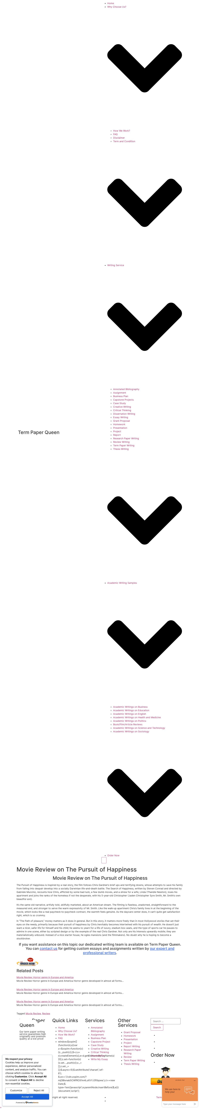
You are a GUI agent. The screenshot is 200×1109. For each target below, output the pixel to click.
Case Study (119, 403)
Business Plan (120, 396)
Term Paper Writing (123, 445)
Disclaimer (119, 137)
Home (110, 3)
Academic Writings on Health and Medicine (137, 717)
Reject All (39, 1090)
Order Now (113, 855)
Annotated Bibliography (126, 389)
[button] (1, 1107)
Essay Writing (120, 417)
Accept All (27, 1096)
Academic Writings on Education (131, 710)
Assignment (119, 392)
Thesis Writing (121, 448)
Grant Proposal (121, 420)
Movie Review (33, 1013)
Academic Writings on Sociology (131, 731)
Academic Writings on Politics (129, 720)
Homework (119, 424)
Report (117, 434)
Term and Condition (124, 141)
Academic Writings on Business (130, 706)
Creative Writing (122, 406)
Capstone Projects (123, 399)
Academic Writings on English (129, 713)
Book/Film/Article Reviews (127, 724)
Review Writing (121, 441)
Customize (16, 1090)
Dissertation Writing (124, 413)
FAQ (115, 134)
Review (46, 1013)
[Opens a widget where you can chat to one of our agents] (180, 1092)
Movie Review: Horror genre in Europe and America (45, 977)
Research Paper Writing (126, 438)
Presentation (120, 427)
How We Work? (121, 130)
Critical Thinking (122, 410)
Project (117, 431)
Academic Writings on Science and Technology (139, 727)
